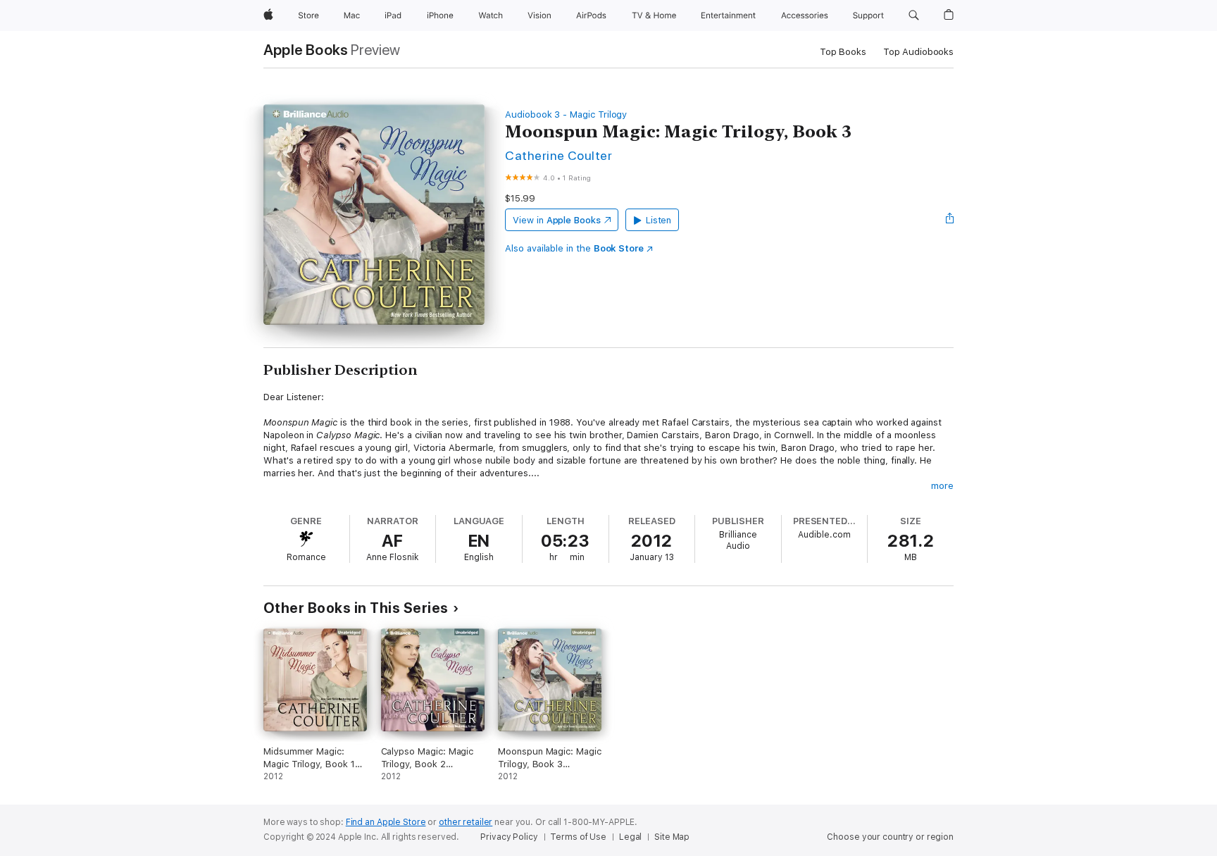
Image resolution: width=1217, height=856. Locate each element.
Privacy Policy (508, 837)
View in (557, 220)
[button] (914, 15)
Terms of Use (578, 837)
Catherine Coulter (558, 155)
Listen (659, 220)
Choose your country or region (890, 837)
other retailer (465, 822)
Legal (630, 837)
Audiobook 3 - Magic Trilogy (566, 114)
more (942, 485)
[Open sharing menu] (950, 219)
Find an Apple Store (386, 822)
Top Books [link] (843, 51)
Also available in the (574, 248)
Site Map (671, 837)
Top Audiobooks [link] (918, 51)
